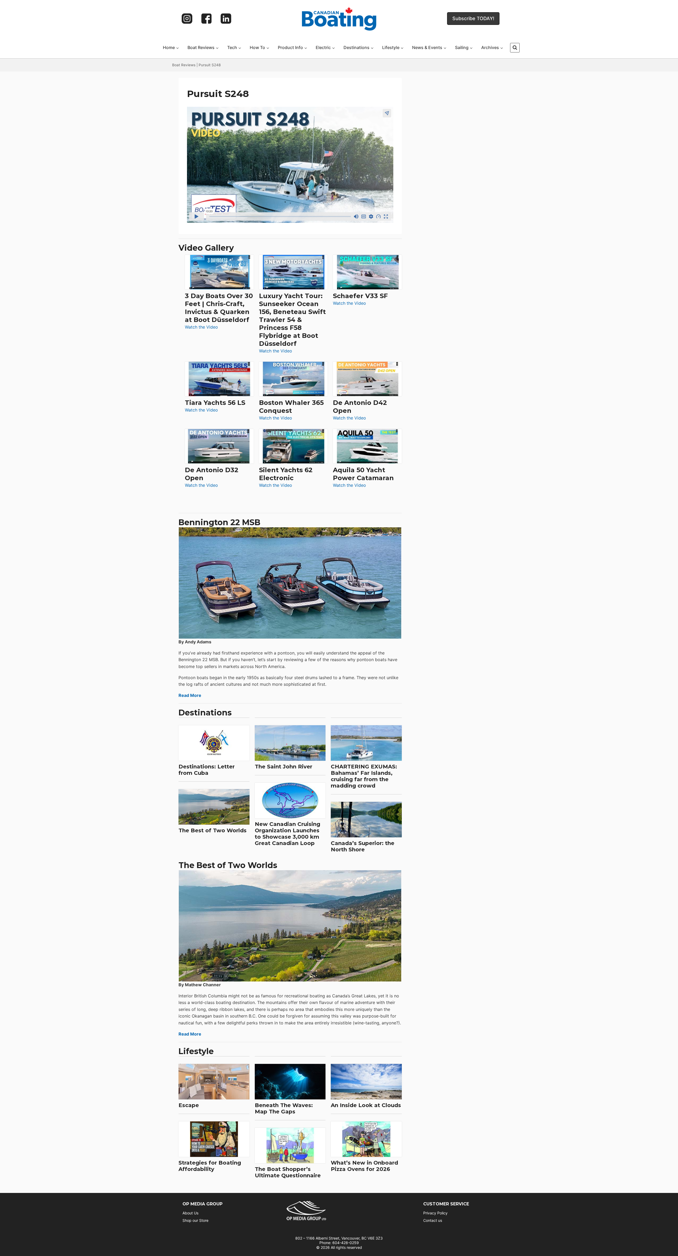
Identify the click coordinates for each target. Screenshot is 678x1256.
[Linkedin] (225, 18)
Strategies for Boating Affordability (210, 1166)
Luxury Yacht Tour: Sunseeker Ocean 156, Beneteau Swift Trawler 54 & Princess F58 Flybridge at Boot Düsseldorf (292, 319)
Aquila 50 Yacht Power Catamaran (363, 474)
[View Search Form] (515, 47)
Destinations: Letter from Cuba (207, 769)
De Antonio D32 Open (211, 474)
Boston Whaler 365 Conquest (291, 406)
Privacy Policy (435, 1213)
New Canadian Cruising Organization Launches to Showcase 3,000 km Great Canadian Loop (287, 833)
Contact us (432, 1220)
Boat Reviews (183, 65)
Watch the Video (201, 327)
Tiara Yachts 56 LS (215, 402)
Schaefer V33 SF (360, 296)
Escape (189, 1105)
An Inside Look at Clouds (366, 1105)
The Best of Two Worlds (213, 830)
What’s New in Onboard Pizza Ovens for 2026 (364, 1166)
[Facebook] (206, 18)
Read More (190, 695)
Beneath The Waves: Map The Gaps (284, 1108)
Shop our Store (195, 1220)
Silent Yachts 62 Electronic (286, 474)
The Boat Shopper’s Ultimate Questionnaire (288, 1172)
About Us (190, 1213)
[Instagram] (187, 18)
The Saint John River (283, 766)
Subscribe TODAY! (473, 18)
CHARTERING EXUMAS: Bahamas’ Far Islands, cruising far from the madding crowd (364, 776)
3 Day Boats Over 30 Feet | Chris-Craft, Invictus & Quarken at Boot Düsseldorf (219, 308)
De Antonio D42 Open (360, 406)
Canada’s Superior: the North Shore (362, 846)
